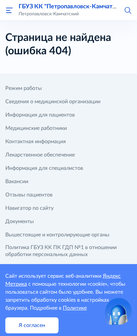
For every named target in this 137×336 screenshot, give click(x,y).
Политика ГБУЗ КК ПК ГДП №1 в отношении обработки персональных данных (61, 251)
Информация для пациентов (40, 115)
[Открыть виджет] (118, 311)
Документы (19, 221)
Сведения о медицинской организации (52, 101)
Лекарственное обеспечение (40, 155)
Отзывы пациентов (29, 194)
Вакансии (16, 181)
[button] (128, 10)
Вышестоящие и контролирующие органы (57, 234)
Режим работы (23, 88)
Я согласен (32, 325)
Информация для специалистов (44, 168)
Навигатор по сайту (29, 208)
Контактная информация (35, 141)
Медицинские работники (36, 128)
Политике (75, 308)
